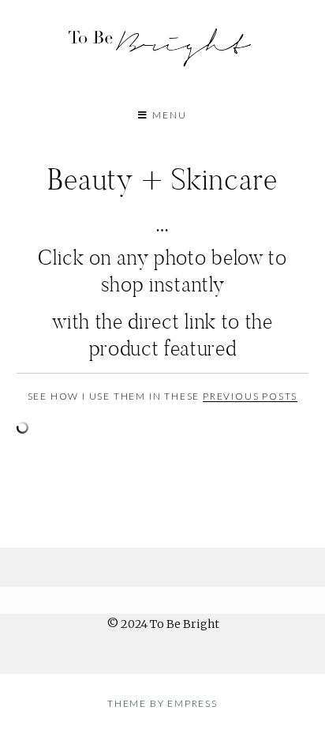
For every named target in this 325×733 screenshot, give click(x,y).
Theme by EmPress (162, 703)
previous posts (250, 396)
